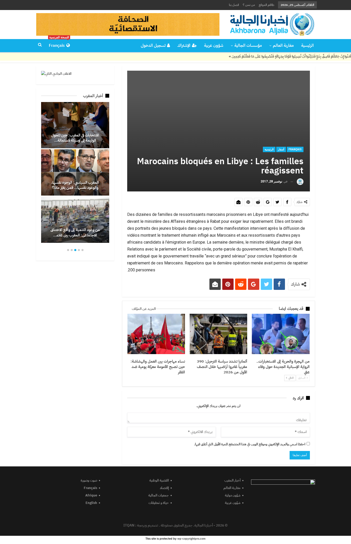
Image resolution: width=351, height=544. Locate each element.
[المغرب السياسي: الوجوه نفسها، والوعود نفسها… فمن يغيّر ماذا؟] (75, 172)
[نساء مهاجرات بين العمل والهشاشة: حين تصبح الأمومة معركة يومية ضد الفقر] (156, 334)
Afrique (91, 495)
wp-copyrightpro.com (191, 539)
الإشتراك (183, 45)
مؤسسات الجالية (248, 45)
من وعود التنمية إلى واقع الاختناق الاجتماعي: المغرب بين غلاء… (75, 232)
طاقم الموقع (266, 5)
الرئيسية (307, 45)
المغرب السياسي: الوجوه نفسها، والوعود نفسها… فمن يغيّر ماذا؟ (75, 185)
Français (59, 44)
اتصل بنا (234, 5)
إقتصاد (164, 487)
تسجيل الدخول (153, 45)
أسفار (281, 149)
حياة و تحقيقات (159, 502)
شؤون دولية (233, 495)
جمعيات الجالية (158, 495)
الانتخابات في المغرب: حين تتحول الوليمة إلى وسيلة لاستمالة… (75, 138)
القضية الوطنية (159, 480)
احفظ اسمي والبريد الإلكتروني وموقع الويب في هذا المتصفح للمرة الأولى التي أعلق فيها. (249, 444)
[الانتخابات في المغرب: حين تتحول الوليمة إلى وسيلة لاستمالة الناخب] (75, 125)
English (91, 502)
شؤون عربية (213, 45)
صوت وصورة (89, 480)
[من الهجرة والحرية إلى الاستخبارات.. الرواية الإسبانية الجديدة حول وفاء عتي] (280, 334)
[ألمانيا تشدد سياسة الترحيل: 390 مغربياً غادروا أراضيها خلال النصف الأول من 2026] (218, 334)
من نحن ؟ (249, 5)
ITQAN (128, 525)
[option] (75, 172)
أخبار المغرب (232, 480)
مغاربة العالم (283, 45)
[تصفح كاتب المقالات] (300, 181)
